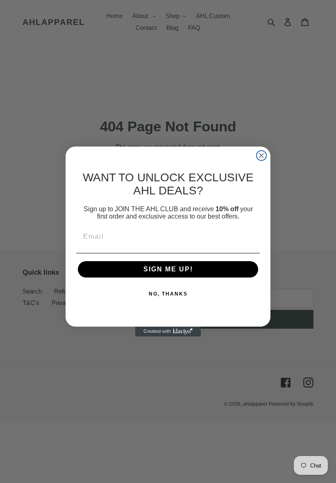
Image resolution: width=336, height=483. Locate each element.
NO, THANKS (168, 294)
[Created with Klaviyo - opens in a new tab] (168, 331)
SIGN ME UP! (168, 269)
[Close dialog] (261, 155)
